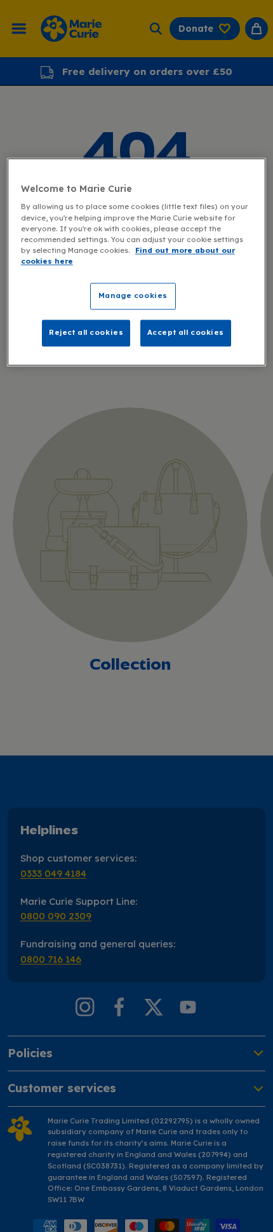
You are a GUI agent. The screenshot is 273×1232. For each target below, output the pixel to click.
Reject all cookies (86, 332)
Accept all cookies (185, 332)
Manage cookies (133, 295)
